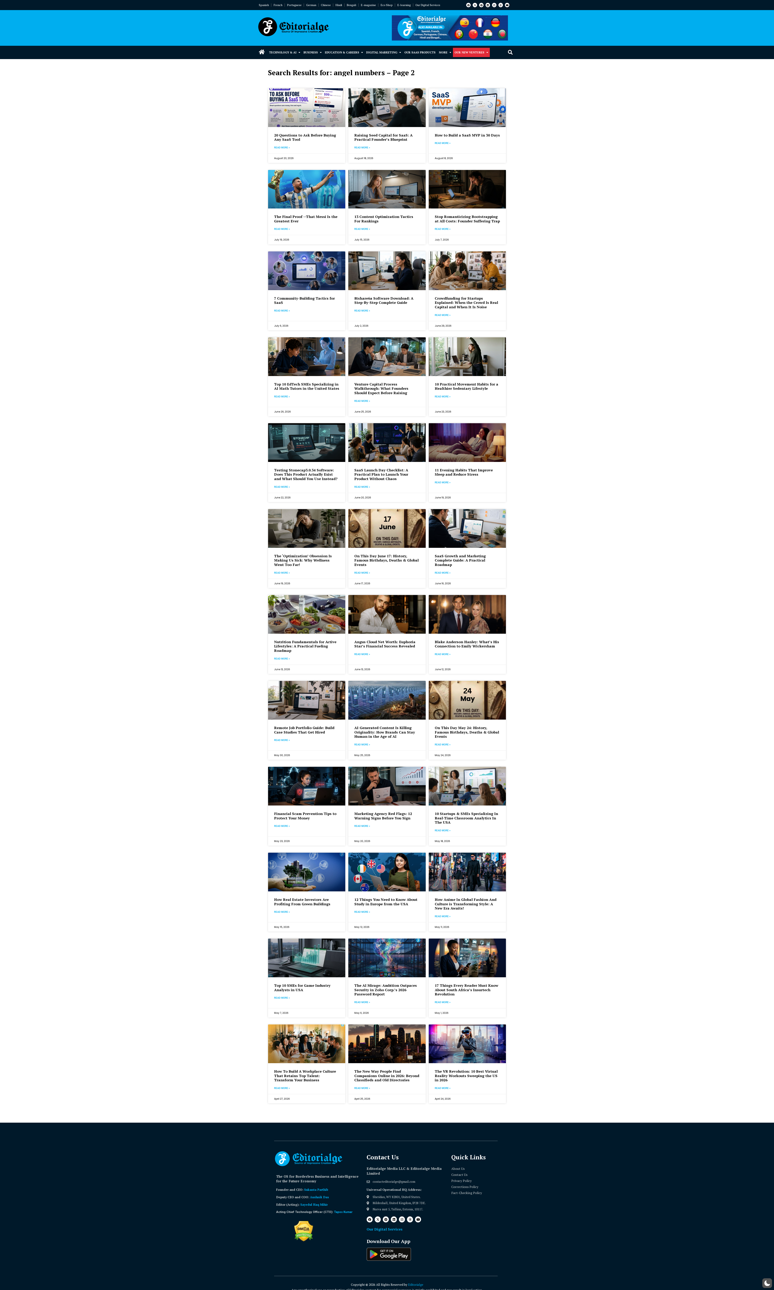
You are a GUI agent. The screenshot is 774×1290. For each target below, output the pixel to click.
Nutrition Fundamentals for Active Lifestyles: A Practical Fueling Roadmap (305, 646)
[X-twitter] (475, 5)
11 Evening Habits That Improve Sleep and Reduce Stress (464, 472)
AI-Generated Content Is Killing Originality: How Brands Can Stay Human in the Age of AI (384, 732)
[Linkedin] (488, 5)
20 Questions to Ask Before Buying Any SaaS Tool (305, 137)
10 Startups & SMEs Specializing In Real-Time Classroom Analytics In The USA (466, 818)
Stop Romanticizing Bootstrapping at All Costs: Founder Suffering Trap (467, 218)
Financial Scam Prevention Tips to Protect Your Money (305, 815)
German (311, 5)
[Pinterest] (481, 5)
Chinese (326, 5)
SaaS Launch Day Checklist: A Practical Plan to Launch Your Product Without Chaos (381, 474)
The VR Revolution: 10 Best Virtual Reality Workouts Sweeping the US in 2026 (466, 1075)
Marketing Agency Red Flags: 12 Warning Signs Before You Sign (383, 815)
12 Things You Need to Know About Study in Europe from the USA (385, 901)
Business (311, 52)
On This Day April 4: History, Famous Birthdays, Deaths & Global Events (386, 1247)
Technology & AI (282, 52)
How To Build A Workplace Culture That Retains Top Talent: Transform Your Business (305, 1075)
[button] (510, 52)
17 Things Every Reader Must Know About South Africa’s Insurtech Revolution (466, 989)
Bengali (351, 5)
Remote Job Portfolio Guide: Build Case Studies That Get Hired (304, 730)
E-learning (404, 5)
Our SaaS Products (420, 52)
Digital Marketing (381, 52)
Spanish (264, 5)
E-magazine (368, 5)
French (278, 5)
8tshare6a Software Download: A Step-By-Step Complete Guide (383, 300)
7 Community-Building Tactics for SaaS (304, 300)
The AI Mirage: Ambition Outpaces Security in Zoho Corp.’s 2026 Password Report (385, 989)
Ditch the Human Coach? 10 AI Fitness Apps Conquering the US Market (303, 1161)
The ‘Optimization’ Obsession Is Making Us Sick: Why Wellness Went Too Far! (303, 560)
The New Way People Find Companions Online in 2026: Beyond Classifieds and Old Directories (386, 1075)
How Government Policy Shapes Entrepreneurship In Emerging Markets (302, 1247)
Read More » (282, 147)
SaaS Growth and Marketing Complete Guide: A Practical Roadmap (460, 560)
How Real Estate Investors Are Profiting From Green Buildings (302, 901)
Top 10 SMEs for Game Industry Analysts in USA (302, 987)
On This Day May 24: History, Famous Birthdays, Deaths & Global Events (467, 732)
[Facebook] (468, 5)
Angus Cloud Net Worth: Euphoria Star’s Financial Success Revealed (384, 644)
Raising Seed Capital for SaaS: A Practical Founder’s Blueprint (383, 137)
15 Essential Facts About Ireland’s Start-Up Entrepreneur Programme (466, 1159)
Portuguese (294, 5)
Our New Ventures (469, 52)
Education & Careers (342, 52)
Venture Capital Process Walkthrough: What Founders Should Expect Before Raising (381, 388)
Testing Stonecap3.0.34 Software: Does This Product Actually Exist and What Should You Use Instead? (305, 474)
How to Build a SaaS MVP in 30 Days (467, 135)
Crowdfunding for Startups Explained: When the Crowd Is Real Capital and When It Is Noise (466, 302)
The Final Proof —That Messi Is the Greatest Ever (305, 218)
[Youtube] (507, 5)
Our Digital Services (427, 5)
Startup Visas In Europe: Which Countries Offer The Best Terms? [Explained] (464, 1247)
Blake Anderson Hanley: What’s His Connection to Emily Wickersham (467, 644)
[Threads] (500, 5)
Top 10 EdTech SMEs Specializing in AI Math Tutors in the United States (306, 386)
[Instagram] (494, 5)
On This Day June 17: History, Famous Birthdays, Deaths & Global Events (386, 560)
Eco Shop (387, 5)
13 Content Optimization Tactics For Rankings (383, 218)
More (443, 52)
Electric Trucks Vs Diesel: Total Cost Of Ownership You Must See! (386, 1159)
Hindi (338, 5)
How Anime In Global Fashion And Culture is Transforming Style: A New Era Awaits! (465, 904)
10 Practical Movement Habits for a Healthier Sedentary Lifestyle (466, 386)
